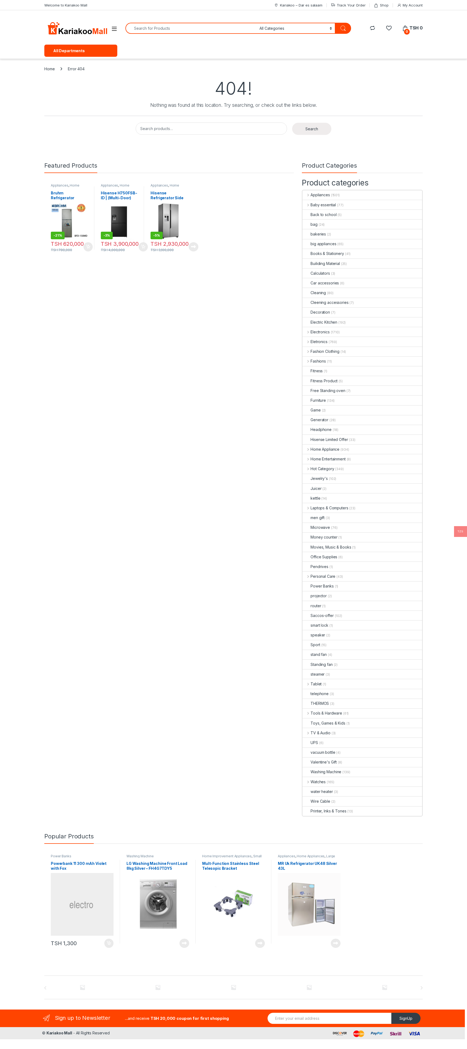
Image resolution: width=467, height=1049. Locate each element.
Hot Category (322, 468)
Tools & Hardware (326, 713)
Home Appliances (115, 187)
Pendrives (319, 566)
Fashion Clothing (325, 351)
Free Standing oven (328, 390)
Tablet (316, 684)
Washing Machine (326, 771)
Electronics (320, 332)
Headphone (321, 429)
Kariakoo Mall (59, 1033)
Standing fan (321, 664)
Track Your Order (351, 5)
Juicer (316, 488)
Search (311, 129)
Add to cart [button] (88, 246)
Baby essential (323, 205)
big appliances (323, 243)
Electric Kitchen (324, 322)
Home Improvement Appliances (227, 856)
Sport (315, 644)
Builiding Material (325, 263)
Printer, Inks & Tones (328, 811)
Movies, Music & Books (331, 547)
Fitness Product (324, 381)
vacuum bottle (323, 752)
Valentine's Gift (324, 762)
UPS (314, 742)
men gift (318, 517)
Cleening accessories (329, 302)
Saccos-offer (322, 615)
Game (316, 410)
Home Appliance (65, 187)
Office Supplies (324, 557)
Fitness (317, 371)
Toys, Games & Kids (328, 723)
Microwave (320, 527)
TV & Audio (320, 733)
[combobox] (190, 28)
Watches (318, 781)
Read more (193, 246)
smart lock (319, 625)
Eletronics (319, 341)
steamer (318, 674)
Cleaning (318, 292)
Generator (319, 419)
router (316, 605)
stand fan (319, 654)
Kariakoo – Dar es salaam (301, 5)
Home (49, 69)
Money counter (324, 537)
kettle (315, 498)
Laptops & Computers (329, 508)
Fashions (318, 361)
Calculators (320, 273)
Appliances (59, 185)
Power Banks (322, 586)
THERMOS (320, 703)
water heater (322, 791)
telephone (320, 693)
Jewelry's (319, 478)
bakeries (318, 234)
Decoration (320, 312)
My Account (413, 5)
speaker (318, 635)
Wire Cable (320, 801)
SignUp (405, 1018)
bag (314, 224)
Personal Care (323, 576)
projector (319, 595)
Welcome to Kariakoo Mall (65, 5)
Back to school (323, 214)
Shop (384, 5)
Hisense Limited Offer (329, 439)
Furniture (318, 400)
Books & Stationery (327, 253)
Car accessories (325, 283)
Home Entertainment (328, 459)
